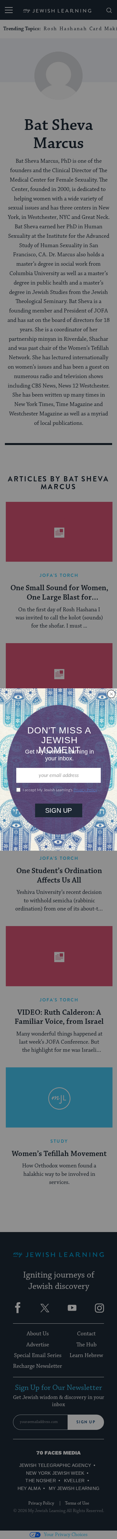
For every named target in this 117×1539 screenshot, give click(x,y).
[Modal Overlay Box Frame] (58, 769)
